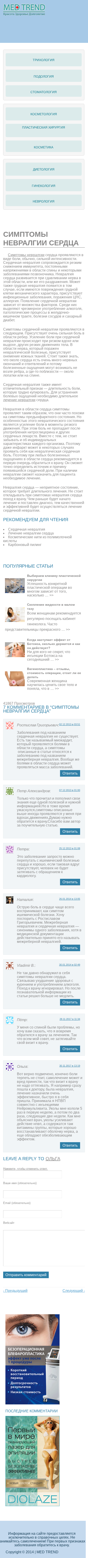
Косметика (43, 147)
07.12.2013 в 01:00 (69, 790)
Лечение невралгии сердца (31, 533)
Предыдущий (15, 1291)
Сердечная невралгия (26, 529)
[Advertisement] (45, 558)
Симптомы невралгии (26, 255)
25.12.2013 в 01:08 (69, 848)
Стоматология (43, 92)
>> (51, 595)
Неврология (43, 201)
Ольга (53, 1158)
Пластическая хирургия (43, 127)
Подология (44, 76)
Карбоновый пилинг (25, 545)
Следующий (74, 1291)
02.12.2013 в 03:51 (69, 724)
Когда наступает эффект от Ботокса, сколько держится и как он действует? (53, 644)
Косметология (43, 114)
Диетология (43, 169)
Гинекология (43, 186)
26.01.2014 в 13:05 (69, 899)
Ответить (70, 773)
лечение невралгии (19, 400)
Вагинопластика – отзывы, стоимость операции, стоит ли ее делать (54, 673)
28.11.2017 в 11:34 (70, 1019)
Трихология (43, 60)
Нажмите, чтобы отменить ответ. (25, 1168)
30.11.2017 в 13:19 (69, 1065)
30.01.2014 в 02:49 (69, 964)
